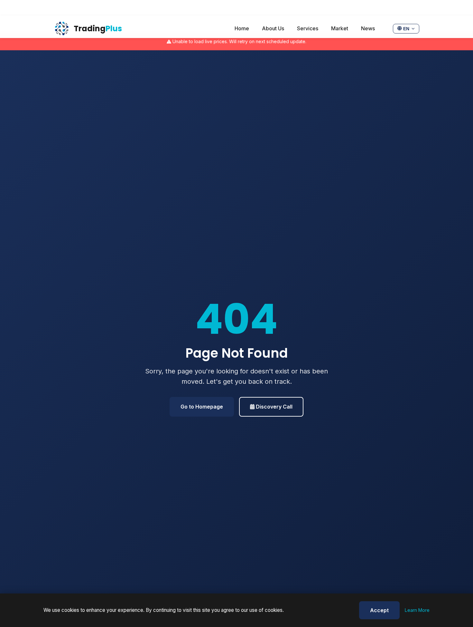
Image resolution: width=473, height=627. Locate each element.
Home (242, 28)
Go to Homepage (202, 406)
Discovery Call (273, 406)
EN (406, 28)
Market (339, 28)
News (368, 28)
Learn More (417, 610)
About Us (273, 28)
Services (307, 28)
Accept (379, 610)
